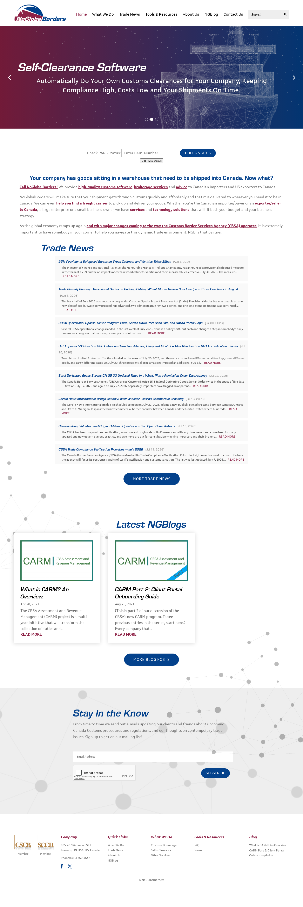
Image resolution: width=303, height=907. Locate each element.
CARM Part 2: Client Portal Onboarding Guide (148, 592)
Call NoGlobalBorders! (39, 187)
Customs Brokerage (163, 845)
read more (31, 634)
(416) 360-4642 (80, 858)
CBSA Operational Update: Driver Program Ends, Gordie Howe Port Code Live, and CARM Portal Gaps (131, 323)
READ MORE (71, 276)
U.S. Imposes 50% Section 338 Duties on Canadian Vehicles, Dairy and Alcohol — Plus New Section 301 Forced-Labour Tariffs (148, 346)
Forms (198, 850)
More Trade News (151, 479)
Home (81, 15)
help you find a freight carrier (82, 203)
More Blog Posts (151, 659)
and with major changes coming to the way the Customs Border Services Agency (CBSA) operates (172, 226)
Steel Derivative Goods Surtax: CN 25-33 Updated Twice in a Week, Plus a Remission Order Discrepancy (133, 375)
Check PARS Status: (104, 153)
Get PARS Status (152, 161)
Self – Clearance (161, 850)
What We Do (103, 15)
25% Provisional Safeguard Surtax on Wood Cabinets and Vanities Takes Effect (115, 261)
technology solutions (171, 209)
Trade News (129, 15)
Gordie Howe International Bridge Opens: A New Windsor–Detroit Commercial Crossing (121, 399)
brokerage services (151, 187)
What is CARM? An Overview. (44, 592)
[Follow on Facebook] (62, 866)
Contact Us (233, 15)
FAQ (196, 845)
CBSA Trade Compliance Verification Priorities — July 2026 (101, 449)
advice (181, 187)
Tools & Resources (161, 15)
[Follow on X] (70, 866)
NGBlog (211, 15)
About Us (191, 15)
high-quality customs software (105, 187)
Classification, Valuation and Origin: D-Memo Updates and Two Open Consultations (117, 426)
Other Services (160, 855)
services (137, 209)
